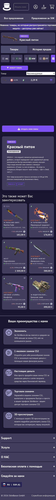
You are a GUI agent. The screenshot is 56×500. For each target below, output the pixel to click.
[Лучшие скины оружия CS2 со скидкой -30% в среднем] (7, 7)
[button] (36, 7)
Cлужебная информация (43, 495)
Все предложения (13, 18)
